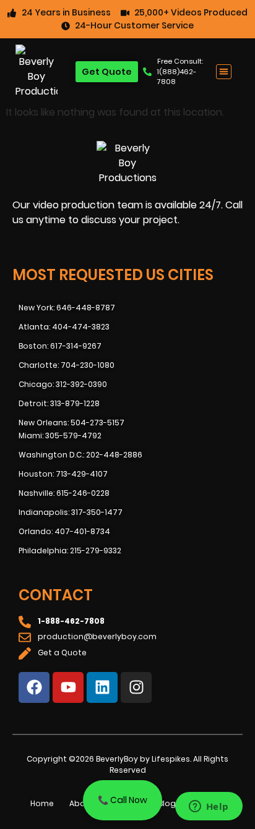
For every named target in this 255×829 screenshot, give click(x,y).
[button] (223, 72)
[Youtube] (68, 687)
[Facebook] (34, 687)
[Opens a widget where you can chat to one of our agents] (209, 807)
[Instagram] (136, 687)
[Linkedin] (102, 687)
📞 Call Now (122, 800)
